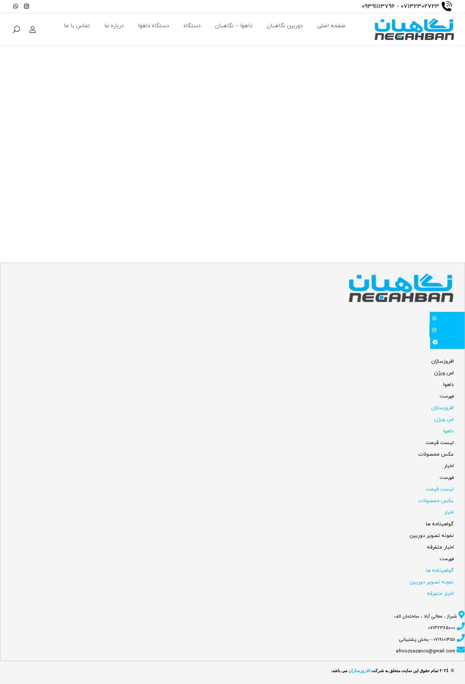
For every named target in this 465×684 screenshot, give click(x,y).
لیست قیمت (440, 442)
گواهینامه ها (440, 524)
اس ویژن (444, 373)
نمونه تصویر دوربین (431, 535)
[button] (422, 396)
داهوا (448, 384)
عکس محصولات (436, 454)
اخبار (449, 466)
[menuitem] (331, 25)
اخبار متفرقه (440, 547)
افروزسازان (442, 361)
